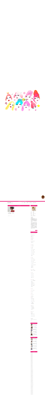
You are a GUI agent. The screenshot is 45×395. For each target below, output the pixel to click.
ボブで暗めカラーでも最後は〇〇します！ (11, 213)
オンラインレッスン (32, 316)
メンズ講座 (32, 302)
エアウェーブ (32, 273)
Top (22, 202)
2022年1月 (31, 381)
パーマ (31, 272)
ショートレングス (32, 249)
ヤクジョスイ (32, 294)
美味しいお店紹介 (32, 285)
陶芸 (31, 286)
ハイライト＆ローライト (33, 262)
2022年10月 (31, 370)
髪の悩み (31, 318)
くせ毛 (31, 239)
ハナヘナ (32, 263)
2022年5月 (31, 376)
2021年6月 (31, 390)
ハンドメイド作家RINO (33, 280)
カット (31, 247)
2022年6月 (31, 375)
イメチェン (32, 244)
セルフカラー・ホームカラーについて (34, 319)
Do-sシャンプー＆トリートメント (33, 233)
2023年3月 (31, 366)
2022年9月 (31, 371)
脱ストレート (32, 311)
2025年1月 (31, 355)
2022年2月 (31, 380)
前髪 (31, 255)
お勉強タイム (32, 236)
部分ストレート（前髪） (33, 270)
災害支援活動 (32, 303)
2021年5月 (31, 391)
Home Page (30, 202)
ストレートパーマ (32, 269)
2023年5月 (31, 365)
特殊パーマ (32, 277)
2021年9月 (31, 386)
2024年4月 (31, 360)
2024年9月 (31, 356)
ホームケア (32, 291)
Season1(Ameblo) (34, 202)
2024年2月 (31, 361)
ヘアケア (31, 288)
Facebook (27, 202)
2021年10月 (31, 385)
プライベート (32, 279)
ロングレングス (32, 254)
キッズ (31, 248)
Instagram (25, 202)
